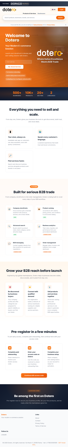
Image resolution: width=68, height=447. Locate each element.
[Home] (9, 9)
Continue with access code (34, 375)
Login (61, 9)
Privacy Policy (51, 24)
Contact (37, 421)
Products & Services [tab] (29, 13)
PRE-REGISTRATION (14, 67)
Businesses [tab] (41, 13)
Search (60, 17)
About (37, 418)
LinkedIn (4, 435)
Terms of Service (37, 24)
